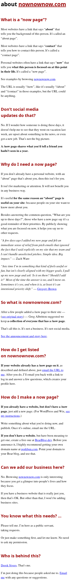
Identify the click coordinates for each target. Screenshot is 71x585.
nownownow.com (42, 4)
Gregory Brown (47, 289)
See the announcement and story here (24, 336)
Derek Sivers (9, 565)
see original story (12, 316)
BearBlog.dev (43, 440)
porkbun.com (29, 449)
